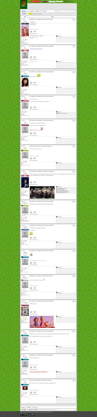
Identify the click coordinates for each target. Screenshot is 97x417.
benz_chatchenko (25, 302)
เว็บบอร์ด (40, 412)
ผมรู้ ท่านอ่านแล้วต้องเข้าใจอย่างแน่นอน (63, 191)
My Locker (59, 36)
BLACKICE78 (25, 202)
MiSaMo (25, 73)
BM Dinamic (25, 277)
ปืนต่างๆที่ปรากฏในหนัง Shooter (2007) (62, 192)
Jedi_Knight (25, 356)
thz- (25, 47)
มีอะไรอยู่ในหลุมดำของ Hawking (62, 188)
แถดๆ (25, 122)
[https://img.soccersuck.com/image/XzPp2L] (42, 326)
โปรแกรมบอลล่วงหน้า (35, 412)
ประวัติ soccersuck (44, 412)
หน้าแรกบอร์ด (35, 13)
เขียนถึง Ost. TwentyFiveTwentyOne (62, 113)
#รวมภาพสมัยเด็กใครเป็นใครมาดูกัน (62, 190)
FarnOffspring (25, 226)
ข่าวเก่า (24, 412)
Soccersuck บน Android (36, 390)
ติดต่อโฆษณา (50, 412)
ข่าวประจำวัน (40, 13)
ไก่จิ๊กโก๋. (25, 252)
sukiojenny (25, 172)
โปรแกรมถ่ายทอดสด (29, 412)
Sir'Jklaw (25, 20)
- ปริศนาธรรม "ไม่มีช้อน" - (61, 189)
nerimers (25, 147)
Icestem (25, 381)
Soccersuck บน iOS (35, 29)
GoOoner (25, 332)
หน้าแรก (21, 412)
